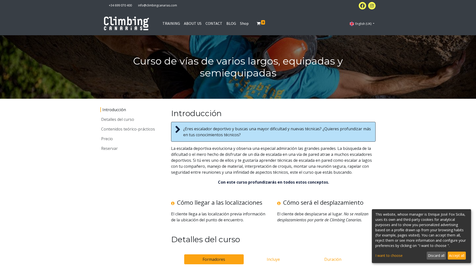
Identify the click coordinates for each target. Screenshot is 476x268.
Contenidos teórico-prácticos (128, 129)
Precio (107, 138)
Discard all (436, 255)
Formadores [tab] (214, 259)
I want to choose (389, 255)
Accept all (456, 255)
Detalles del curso (117, 119)
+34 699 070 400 (120, 5)
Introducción (114, 109)
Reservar (109, 148)
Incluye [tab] (273, 259)
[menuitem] (171, 23)
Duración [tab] (332, 259)
